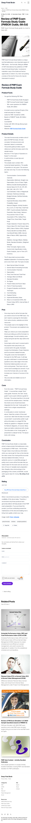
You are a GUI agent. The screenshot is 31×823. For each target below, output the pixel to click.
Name (3, 551)
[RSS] (10, 814)
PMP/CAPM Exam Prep (6, 801)
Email (5, 556)
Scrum (2, 795)
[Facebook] (4, 814)
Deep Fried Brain (6, 776)
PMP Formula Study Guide (17, 128)
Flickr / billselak (14, 517)
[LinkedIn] (7, 814)
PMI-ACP (3, 790)
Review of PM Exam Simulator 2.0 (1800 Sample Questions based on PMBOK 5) (14, 722)
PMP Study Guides (5, 803)
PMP (6, 8)
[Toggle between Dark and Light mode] (25, 2)
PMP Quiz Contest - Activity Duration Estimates (13, 761)
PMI (2, 788)
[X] (2, 814)
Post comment (7, 583)
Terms (9, 778)
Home (2, 8)
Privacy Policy (4, 778)
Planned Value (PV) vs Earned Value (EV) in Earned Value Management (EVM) (15, 677)
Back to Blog (7, 591)
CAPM (2, 786)
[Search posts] (21, 2)
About (17, 786)
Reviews (13, 521)
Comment (4, 563)
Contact (18, 788)
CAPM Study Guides (5, 805)
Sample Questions (21, 521)
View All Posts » (5, 604)
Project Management (6, 793)
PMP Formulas (6, 521)
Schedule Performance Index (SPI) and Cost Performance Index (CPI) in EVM (14, 634)
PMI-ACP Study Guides (6, 807)
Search (17, 784)
